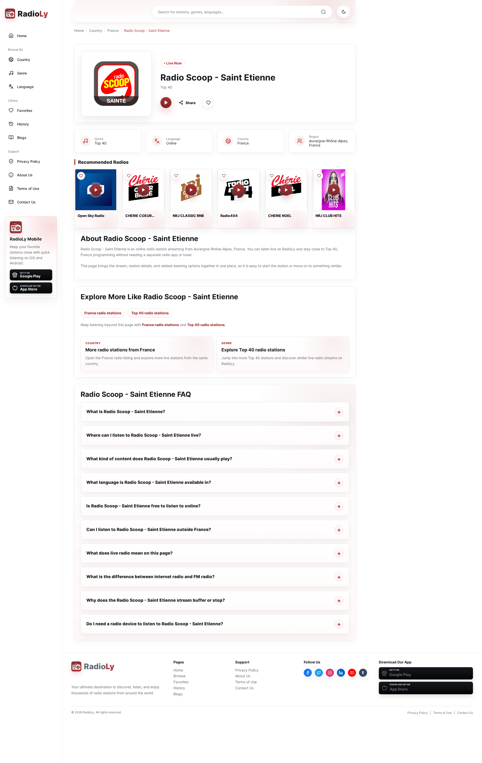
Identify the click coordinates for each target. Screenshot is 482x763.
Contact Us (244, 688)
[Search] (323, 12)
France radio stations (102, 313)
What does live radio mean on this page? (129, 553)
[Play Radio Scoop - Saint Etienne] (165, 102)
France (113, 30)
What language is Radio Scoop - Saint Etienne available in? (148, 482)
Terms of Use (246, 682)
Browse (179, 676)
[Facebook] (308, 673)
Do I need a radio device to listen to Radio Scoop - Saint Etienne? (154, 623)
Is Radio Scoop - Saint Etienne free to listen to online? (143, 505)
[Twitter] (319, 673)
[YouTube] (352, 673)
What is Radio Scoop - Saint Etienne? (125, 411)
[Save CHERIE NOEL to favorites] (272, 176)
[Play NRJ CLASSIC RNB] (191, 190)
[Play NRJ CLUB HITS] (334, 190)
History (179, 688)
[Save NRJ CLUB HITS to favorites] (319, 176)
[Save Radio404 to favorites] (224, 176)
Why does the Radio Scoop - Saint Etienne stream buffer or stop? (155, 600)
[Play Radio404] (239, 190)
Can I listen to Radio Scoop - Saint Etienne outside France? (148, 529)
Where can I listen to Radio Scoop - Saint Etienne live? (143, 435)
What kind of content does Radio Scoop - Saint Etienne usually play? (159, 458)
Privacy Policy (246, 670)
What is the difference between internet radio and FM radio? (150, 576)
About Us (242, 676)
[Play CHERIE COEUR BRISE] (143, 190)
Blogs (178, 694)
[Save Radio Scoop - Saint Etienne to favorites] (208, 102)
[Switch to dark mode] (343, 11)
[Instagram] (330, 673)
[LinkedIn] (341, 673)
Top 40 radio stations (150, 313)
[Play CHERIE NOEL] (286, 190)
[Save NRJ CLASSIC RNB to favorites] (176, 176)
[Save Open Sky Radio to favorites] (81, 176)
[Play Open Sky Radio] (96, 190)
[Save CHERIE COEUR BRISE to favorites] (129, 176)
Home (79, 30)
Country (95, 30)
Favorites (181, 682)
